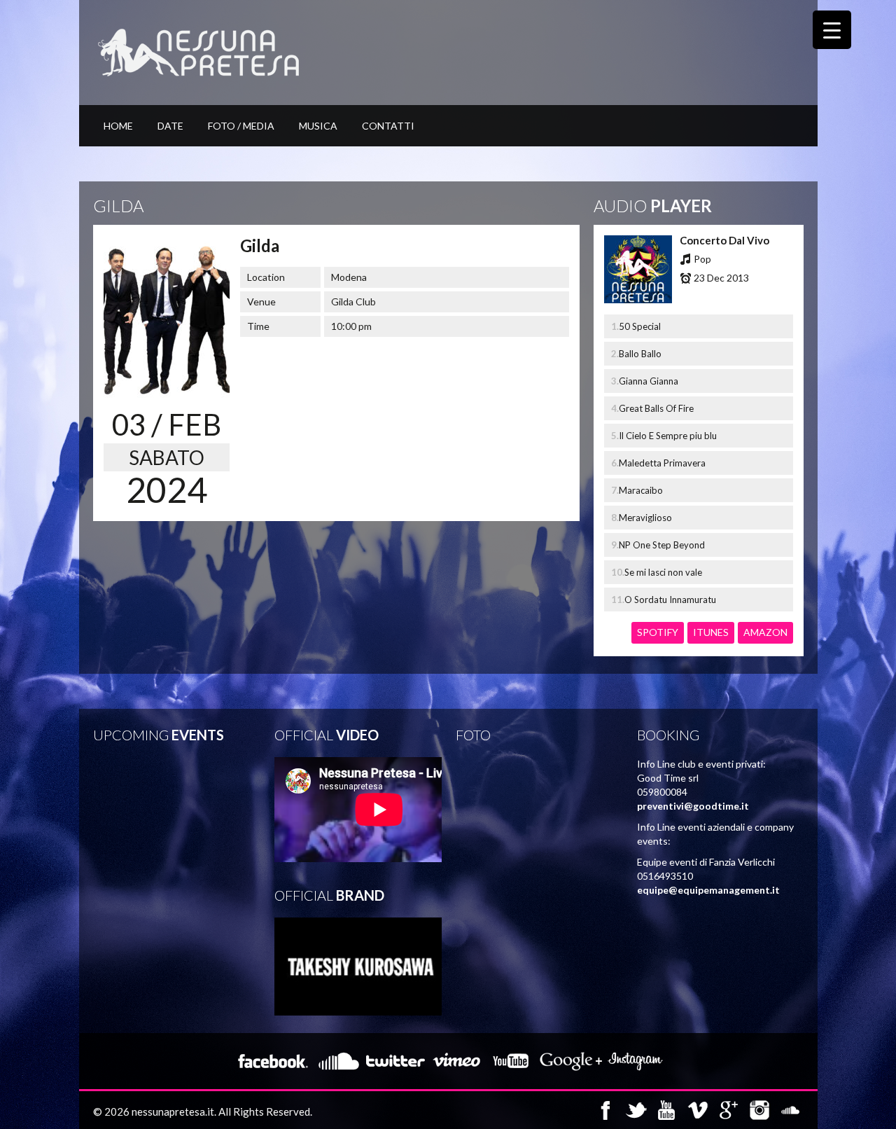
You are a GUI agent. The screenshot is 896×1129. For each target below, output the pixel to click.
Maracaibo (641, 490)
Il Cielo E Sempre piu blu (668, 435)
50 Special (640, 326)
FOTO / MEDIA (241, 126)
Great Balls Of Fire (656, 408)
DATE (170, 126)
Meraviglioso (645, 517)
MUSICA (318, 126)
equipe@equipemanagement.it (708, 890)
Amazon (765, 632)
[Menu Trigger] (832, 30)
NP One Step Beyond (662, 544)
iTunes (711, 632)
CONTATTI (388, 126)
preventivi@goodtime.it (693, 806)
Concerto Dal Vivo (724, 240)
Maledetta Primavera (662, 463)
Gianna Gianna (648, 381)
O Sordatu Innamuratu (670, 599)
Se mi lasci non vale (663, 572)
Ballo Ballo (640, 353)
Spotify (657, 632)
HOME (118, 126)
